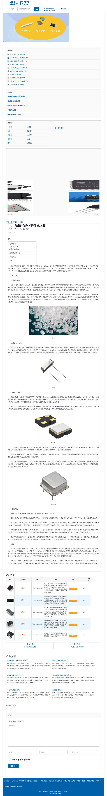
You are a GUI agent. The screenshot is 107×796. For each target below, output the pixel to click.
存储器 (10, 139)
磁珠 (9, 131)
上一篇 (31, 644)
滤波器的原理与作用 (16, 74)
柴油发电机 (44, 781)
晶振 (21, 222)
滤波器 (29, 131)
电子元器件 (15, 222)
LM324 (23, 612)
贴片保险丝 (15, 781)
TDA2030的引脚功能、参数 (18, 71)
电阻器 (29, 127)
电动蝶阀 (19, 786)
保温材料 (13, 786)
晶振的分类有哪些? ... (14, 675)
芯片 (9, 143)
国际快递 (6, 786)
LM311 (23, 588)
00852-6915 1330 (50, 10)
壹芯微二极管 (90, 781)
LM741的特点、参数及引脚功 (19, 58)
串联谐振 (51, 781)
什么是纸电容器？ (13, 110)
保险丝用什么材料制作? (17, 84)
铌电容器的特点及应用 (14, 101)
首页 (40, 791)
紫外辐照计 (36, 781)
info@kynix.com (49, 8)
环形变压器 (22, 781)
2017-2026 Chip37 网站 (54, 793)
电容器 (10, 127)
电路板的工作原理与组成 (17, 78)
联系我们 (65, 791)
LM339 (23, 600)
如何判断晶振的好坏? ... (14, 690)
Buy (73, 589)
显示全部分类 (59, 128)
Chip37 (19, 229)
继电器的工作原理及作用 (17, 54)
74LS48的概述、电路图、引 (18, 61)
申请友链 (58, 791)
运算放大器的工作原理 (17, 64)
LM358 (23, 624)
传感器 (83, 781)
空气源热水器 (59, 781)
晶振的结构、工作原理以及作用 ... (18, 660)
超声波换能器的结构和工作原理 (16, 96)
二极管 (78, 781)
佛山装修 (98, 781)
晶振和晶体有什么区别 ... (60, 660)
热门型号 (45, 791)
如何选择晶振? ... (57, 690)
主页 (7, 222)
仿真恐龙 (29, 781)
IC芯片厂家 (67, 781)
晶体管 (29, 135)
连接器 (73, 781)
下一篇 (76, 644)
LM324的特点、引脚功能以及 (19, 68)
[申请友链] (63, 9)
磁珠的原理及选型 (30, 647)
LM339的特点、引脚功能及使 (19, 81)
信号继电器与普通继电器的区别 (16, 105)
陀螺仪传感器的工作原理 (14, 114)
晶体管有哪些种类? (77, 647)
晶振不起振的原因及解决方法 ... (62, 675)
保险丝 (29, 143)
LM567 (23, 635)
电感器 (10, 135)
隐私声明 (52, 791)
